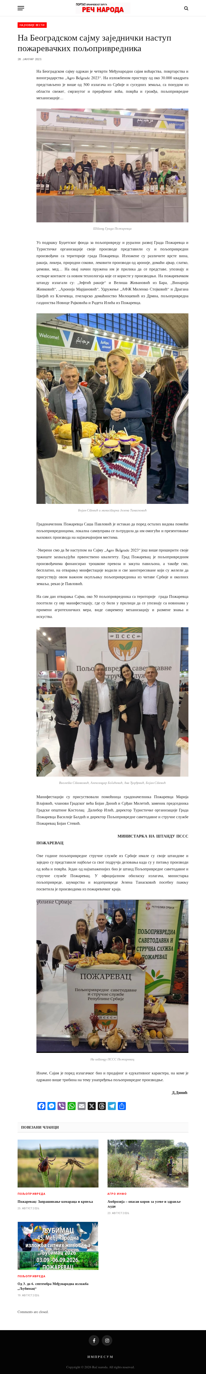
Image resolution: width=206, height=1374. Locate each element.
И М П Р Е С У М (100, 1356)
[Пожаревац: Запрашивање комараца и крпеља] (58, 1164)
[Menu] (21, 8)
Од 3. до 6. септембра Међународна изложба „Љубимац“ (53, 1286)
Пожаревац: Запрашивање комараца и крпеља (55, 1201)
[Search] (185, 8)
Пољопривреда (31, 1194)
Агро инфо (117, 1194)
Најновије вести (32, 25)
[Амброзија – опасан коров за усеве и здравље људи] (148, 1164)
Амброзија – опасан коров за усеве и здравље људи (144, 1204)
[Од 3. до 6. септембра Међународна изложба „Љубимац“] (58, 1246)
